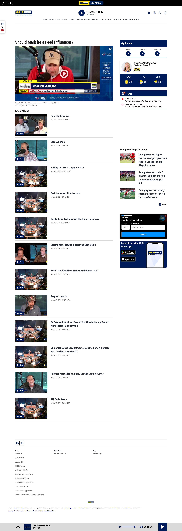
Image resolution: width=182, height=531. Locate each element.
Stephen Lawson (59, 296)
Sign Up (143, 234)
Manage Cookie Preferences (17, 511)
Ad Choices (113, 508)
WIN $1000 (117, 20)
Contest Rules (19, 462)
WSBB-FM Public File (22, 478)
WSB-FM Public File (21, 487)
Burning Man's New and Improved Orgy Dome (73, 244)
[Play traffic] (157, 53)
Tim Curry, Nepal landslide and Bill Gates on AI (74, 270)
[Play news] (128, 53)
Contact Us (18, 454)
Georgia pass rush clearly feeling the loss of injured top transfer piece (152, 194)
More (137, 20)
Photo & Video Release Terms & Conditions (29, 495)
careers (127, 508)
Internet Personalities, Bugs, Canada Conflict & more (78, 373)
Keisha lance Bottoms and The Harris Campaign (75, 219)
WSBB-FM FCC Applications (24, 482)
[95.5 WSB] (91, 3)
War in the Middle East (83, 20)
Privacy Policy (83, 508)
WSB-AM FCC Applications (24, 474)
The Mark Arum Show (94, 12)
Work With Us (19, 458)
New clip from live (60, 116)
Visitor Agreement (70, 508)
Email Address (135, 223)
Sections (6, 3)
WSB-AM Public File (21, 470)
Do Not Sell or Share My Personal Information (40, 511)
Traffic (58, 20)
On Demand (71, 20)
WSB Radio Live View (98, 20)
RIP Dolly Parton (59, 399)
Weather (51, 20)
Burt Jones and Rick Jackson (65, 193)
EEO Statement (20, 466)
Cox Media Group (19, 508)
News (45, 20)
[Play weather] (142, 53)
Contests (109, 20)
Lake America (58, 141)
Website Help (97, 454)
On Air (64, 20)
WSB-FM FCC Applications (24, 491)
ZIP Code (124, 223)
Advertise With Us (128, 20)
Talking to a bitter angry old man (67, 167)
